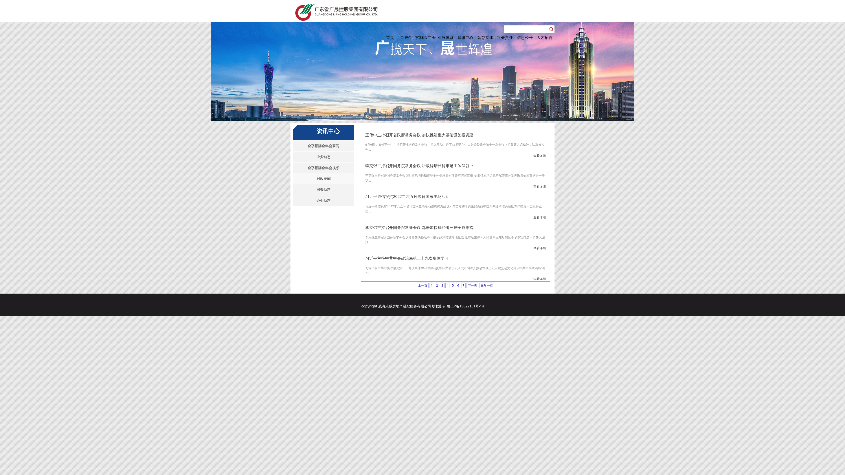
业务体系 (446, 37)
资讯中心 (465, 37)
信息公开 (525, 37)
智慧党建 (485, 37)
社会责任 (505, 37)
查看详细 (539, 155)
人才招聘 (545, 37)
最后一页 (487, 285)
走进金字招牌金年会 (418, 37)
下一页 (472, 285)
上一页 (422, 285)
